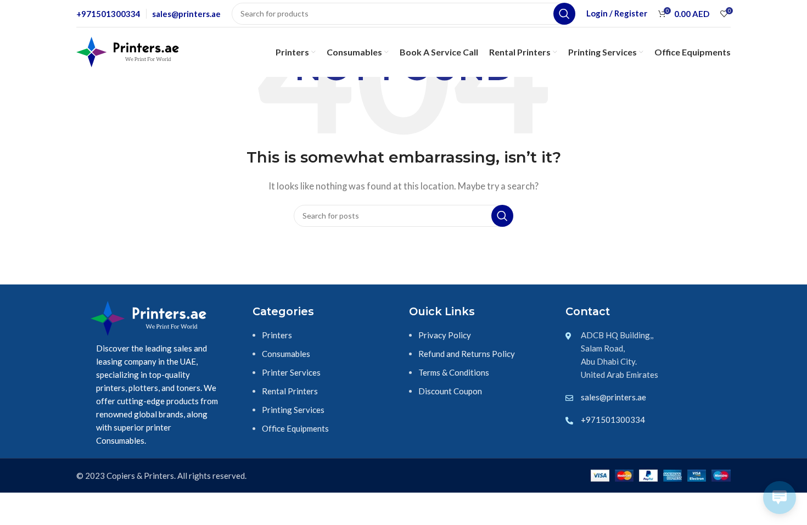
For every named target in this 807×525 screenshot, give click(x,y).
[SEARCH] (564, 14)
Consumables (286, 354)
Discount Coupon (450, 391)
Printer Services (291, 372)
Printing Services (293, 410)
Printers (277, 335)
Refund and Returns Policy (466, 354)
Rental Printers (290, 391)
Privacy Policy (444, 335)
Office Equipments (295, 428)
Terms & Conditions (453, 372)
